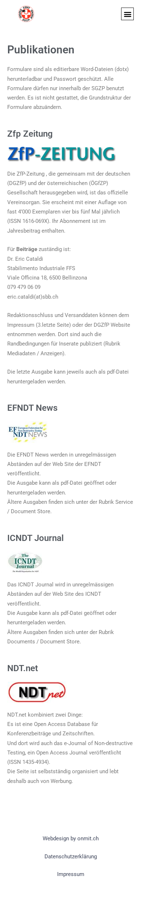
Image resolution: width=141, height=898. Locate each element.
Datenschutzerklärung (70, 856)
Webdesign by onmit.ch (71, 838)
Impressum (70, 874)
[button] (127, 14)
